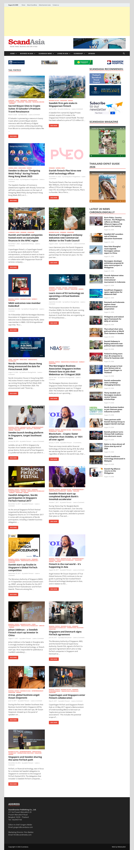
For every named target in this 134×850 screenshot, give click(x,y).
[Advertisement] (67, 21)
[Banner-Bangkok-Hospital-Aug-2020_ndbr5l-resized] (115, 64)
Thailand (28, 102)
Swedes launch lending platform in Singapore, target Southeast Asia (25, 435)
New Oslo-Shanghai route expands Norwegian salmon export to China (112, 249)
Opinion (91, 53)
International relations (75, 627)
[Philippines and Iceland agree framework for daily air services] (96, 317)
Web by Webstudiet (119, 847)
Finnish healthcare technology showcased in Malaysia (114, 458)
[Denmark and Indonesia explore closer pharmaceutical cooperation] (96, 302)
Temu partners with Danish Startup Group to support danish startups (114, 421)
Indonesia (23, 100)
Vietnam (11, 103)
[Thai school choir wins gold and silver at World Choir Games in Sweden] (96, 329)
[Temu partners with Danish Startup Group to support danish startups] (96, 420)
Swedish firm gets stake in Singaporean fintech (63, 104)
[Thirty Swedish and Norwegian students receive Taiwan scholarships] (96, 393)
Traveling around (38, 102)
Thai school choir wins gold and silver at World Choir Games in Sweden (114, 331)
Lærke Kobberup (65, 109)
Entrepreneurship (37, 427)
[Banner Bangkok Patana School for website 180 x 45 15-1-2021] (16, 64)
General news (12, 168)
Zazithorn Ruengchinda (30, 309)
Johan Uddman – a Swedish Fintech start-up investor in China (23, 632)
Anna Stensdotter (66, 244)
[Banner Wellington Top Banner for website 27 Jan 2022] (49, 64)
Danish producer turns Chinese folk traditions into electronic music (113, 434)
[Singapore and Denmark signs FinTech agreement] (67, 613)
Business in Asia (26, 53)
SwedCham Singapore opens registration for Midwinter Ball (113, 292)
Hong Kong (22, 168)
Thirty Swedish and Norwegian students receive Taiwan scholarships (112, 396)
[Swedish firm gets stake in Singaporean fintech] (67, 87)
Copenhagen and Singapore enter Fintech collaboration (67, 696)
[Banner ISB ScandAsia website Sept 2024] (99, 48)
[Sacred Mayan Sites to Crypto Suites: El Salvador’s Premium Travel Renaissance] (26, 87)
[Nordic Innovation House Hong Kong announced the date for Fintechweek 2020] (26, 347)
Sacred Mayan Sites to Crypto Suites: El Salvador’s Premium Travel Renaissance (24, 108)
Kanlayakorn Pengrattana (30, 179)
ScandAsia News (45, 53)
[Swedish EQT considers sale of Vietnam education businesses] (96, 234)
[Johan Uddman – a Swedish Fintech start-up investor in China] (26, 612)
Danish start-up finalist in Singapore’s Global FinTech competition (22, 567)
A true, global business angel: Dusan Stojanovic (24, 696)
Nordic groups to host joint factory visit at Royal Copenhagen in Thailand (113, 369)
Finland (58, 288)
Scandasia (24, 847)
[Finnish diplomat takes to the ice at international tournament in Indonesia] (96, 276)
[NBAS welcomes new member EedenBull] (26, 285)
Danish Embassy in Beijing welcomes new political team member (113, 343)
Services (67, 289)
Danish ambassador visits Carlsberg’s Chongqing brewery (112, 382)
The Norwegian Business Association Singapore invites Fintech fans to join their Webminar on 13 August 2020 (65, 370)
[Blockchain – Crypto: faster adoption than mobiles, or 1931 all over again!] (67, 417)
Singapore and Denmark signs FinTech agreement (65, 633)
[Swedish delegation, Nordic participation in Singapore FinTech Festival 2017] (26, 477)
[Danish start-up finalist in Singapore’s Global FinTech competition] (26, 545)
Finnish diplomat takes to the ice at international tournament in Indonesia (114, 278)
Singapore (20, 102)
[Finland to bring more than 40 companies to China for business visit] (96, 354)
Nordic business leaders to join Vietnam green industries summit (114, 409)
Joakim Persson (26, 441)
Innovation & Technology (69, 362)
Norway (34, 299)
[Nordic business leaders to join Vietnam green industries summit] (96, 407)
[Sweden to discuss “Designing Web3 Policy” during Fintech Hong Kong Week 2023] (26, 154)
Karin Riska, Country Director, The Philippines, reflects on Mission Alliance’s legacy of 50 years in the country (114, 221)
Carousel (11, 100)
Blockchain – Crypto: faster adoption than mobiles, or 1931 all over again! (66, 436)
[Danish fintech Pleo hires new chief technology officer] (67, 154)
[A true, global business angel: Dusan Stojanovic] (26, 677)
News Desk (23, 115)
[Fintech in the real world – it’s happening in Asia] (67, 545)
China (17, 100)
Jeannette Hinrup (28, 244)
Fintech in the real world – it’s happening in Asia (65, 565)
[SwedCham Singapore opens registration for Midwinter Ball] (96, 290)
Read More (12, 136)
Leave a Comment (34, 115)
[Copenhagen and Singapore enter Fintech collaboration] (67, 677)
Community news (13, 232)
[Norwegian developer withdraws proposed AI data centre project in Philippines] (96, 261)
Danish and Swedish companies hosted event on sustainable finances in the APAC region (25, 237)
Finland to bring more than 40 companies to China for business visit (114, 356)
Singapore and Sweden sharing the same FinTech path (25, 758)
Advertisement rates (45, 5)
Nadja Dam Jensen (66, 637)
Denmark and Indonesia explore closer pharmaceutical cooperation (114, 305)
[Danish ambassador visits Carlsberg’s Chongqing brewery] (96, 381)
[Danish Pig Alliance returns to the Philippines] (96, 469)
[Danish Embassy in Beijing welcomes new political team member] (96, 341)
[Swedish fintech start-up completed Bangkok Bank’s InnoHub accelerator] (67, 477)
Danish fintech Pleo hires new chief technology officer (65, 172)
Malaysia (30, 428)
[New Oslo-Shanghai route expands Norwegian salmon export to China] (96, 247)
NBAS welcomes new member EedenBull (24, 304)
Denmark (52, 168)
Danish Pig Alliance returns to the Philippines (112, 471)
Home (23, 5)
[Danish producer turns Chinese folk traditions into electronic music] (96, 432)
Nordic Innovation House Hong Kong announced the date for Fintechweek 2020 (25, 366)
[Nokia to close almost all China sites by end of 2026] (96, 444)
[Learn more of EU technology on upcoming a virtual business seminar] (67, 280)
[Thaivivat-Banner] (83, 64)
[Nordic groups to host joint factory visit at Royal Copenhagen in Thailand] (96, 366)
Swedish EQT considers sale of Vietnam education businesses (113, 236)
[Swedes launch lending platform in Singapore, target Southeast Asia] (26, 416)
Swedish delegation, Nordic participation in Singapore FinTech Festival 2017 (23, 498)
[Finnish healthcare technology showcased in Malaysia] (96, 457)
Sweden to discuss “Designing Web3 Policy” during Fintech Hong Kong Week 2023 (24, 173)
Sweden (70, 100)
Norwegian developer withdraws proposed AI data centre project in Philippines (113, 264)
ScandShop (78, 53)
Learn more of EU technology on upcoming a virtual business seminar (66, 296)
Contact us (56, 5)
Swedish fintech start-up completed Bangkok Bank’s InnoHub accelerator (63, 496)
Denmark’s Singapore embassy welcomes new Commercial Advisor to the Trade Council (65, 237)
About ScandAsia (32, 5)
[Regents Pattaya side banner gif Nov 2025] (105, 95)
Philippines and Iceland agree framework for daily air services (114, 319)
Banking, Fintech (13, 299)
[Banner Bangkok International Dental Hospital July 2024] (105, 83)
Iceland (64, 288)
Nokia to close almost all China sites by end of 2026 (114, 446)
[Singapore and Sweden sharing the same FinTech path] (26, 740)
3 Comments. (77, 443)
